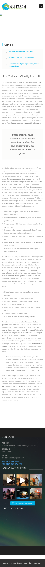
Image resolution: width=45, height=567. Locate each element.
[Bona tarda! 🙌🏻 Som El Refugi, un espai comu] (22, 494)
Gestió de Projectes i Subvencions (21, 58)
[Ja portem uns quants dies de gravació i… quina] (9, 494)
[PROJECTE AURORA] (14, 7)
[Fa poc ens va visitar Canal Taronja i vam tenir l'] (22, 480)
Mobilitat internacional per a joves (21, 52)
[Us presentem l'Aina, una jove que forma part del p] (9, 480)
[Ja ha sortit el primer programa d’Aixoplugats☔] (36, 480)
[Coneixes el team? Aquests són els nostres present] (36, 494)
